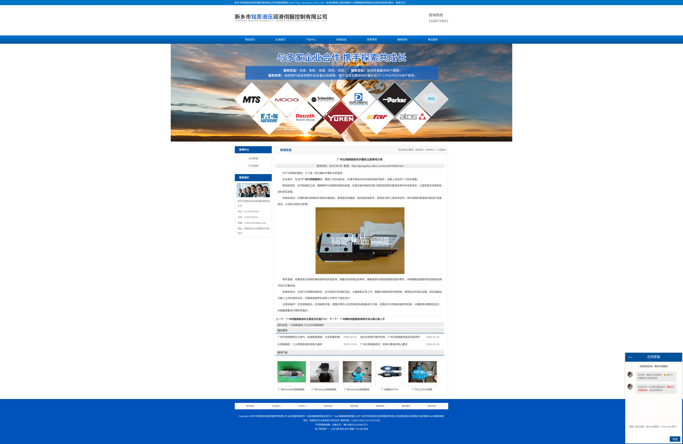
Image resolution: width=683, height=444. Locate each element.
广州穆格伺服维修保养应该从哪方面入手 (362, 319)
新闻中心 (430, 150)
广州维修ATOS (389, 389)
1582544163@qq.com (255, 223)
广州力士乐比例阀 (422, 389)
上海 (332, 429)
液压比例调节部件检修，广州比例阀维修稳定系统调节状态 (392, 337)
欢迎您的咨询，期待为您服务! (654, 366)
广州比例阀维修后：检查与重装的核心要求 (383, 344)
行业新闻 (253, 165)
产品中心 (311, 39)
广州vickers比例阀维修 (356, 389)
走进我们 (280, 39)
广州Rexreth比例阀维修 (291, 389)
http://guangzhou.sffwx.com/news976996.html (377, 165)
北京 (361, 429)
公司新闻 (253, 158)
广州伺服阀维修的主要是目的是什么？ (307, 319)
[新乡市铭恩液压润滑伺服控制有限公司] (281, 23)
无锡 (337, 429)
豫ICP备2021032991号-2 (355, 425)
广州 (356, 429)
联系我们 (432, 406)
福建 (352, 429)
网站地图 (341, 412)
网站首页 (250, 39)
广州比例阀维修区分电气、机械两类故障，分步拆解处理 (308, 337)
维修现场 (402, 39)
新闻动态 (341, 39)
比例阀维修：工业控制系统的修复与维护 (299, 344)
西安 (366, 429)
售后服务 (433, 39)
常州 (342, 429)
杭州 (347, 429)
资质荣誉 (372, 39)
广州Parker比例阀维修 (324, 389)
